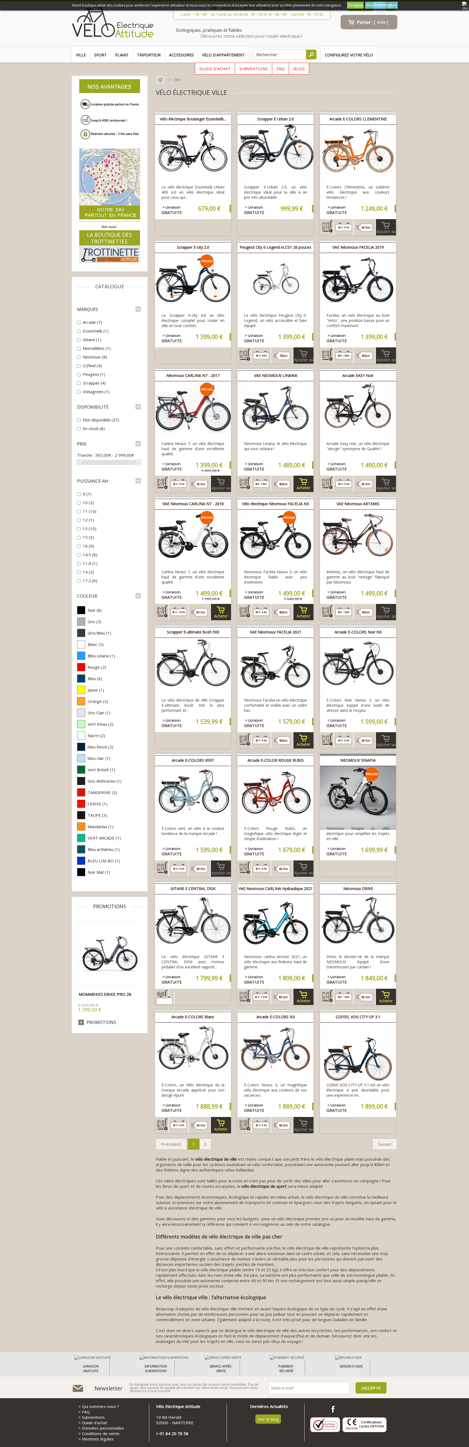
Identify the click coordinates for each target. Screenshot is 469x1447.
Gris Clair (99, 712)
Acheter (303, 487)
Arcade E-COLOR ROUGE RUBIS (276, 760)
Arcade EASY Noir (358, 375)
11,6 (90, 563)
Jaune (96, 690)
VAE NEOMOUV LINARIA (275, 375)
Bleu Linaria (101, 655)
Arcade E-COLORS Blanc (193, 1016)
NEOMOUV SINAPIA (358, 760)
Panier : (372, 22)
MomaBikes (97, 348)
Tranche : (85, 455)
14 (88, 572)
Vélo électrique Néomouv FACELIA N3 (275, 503)
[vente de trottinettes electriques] (109, 262)
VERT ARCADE (104, 838)
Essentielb (96, 331)
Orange (98, 701)
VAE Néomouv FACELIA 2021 (275, 632)
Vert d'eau (100, 724)
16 (88, 546)
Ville (81, 54)
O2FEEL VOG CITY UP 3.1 (358, 1016)
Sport (100, 54)
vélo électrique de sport (264, 1186)
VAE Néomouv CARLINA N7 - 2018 (193, 503)
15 (88, 537)
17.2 (90, 580)
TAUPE (97, 815)
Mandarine (100, 826)
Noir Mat (99, 872)
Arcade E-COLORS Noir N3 (358, 632)
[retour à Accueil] (161, 79)
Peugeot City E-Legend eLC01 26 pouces (275, 247)
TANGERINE (102, 792)
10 (88, 502)
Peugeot (94, 374)
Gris (95, 621)
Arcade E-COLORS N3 (275, 1016)
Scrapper (94, 383)
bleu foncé (100, 747)
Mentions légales (98, 1439)
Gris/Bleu (99, 633)
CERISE (97, 803)
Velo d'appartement (223, 54)
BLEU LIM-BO (104, 860)
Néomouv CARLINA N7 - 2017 (193, 375)
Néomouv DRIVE (358, 888)
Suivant (384, 1144)
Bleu (95, 678)
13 (89, 528)
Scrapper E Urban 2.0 (275, 118)
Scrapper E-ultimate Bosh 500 (193, 632)
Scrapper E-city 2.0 (193, 247)
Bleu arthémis (104, 849)
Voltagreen (96, 391)
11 (89, 511)
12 (88, 520)
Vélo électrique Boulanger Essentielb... (193, 118)
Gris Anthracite (105, 781)
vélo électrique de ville (216, 1159)
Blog (299, 68)
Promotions (109, 906)
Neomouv (95, 357)
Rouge (97, 667)
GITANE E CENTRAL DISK (193, 888)
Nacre (96, 735)
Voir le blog (268, 1419)
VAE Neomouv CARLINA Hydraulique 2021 (276, 888)
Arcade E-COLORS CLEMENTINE (358, 118)
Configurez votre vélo (349, 54)
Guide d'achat (214, 68)
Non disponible (101, 419)
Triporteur (149, 54)
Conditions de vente (100, 1433)
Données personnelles (103, 1428)
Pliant (122, 54)
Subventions (253, 68)
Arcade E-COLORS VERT (193, 760)
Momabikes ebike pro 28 (105, 994)
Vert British (101, 769)
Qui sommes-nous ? (100, 1406)
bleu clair (99, 758)
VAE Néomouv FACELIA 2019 (358, 247)
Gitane (92, 339)
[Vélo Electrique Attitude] (113, 23)
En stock (94, 428)
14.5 (90, 554)
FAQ (280, 68)
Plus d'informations (381, 5)
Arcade (92, 322)
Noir (95, 610)
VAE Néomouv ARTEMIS (358, 503)
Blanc (96, 644)
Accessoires (181, 54)
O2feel (92, 365)
